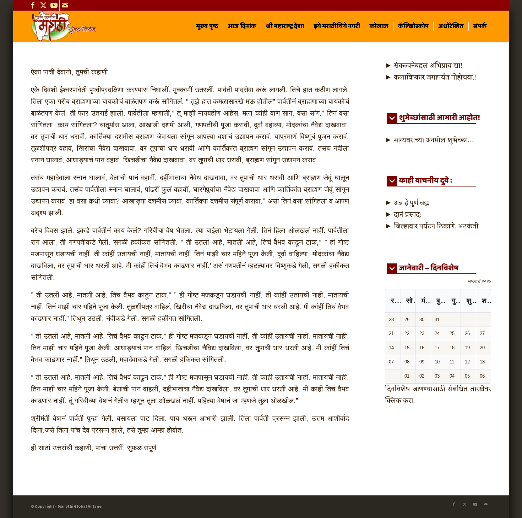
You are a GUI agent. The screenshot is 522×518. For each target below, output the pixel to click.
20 (482, 347)
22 (406, 333)
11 (452, 361)
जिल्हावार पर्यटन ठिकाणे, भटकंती (436, 226)
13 (482, 361)
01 (406, 376)
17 (437, 347)
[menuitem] (207, 26)
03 (437, 376)
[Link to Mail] (65, 5)
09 (421, 361)
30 (421, 319)
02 (421, 376)
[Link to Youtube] (54, 5)
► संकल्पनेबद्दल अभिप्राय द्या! (423, 66)
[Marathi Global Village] (65, 26)
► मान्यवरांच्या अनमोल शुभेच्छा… (429, 140)
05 (467, 376)
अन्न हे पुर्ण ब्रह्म (412, 203)
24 (437, 333)
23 (421, 333)
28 (391, 319)
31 (437, 319)
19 (467, 347)
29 (406, 319)
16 (421, 347)
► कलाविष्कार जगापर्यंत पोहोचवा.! (430, 77)
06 (482, 376)
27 (482, 333)
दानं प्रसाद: (407, 214)
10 (437, 361)
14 (391, 347)
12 (467, 361)
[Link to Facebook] (33, 5)
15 (406, 347)
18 (452, 347)
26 (467, 333)
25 (452, 333)
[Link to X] (43, 5)
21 (391, 333)
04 (452, 376)
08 (406, 361)
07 (391, 361)
